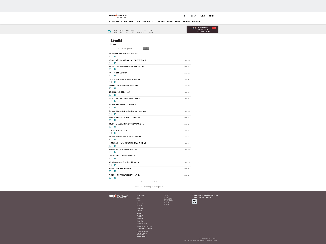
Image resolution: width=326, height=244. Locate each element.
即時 (109, 31)
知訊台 (138, 22)
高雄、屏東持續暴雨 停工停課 (118, 73)
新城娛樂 (140, 218)
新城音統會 (186, 22)
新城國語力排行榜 (142, 231)
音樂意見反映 (141, 236)
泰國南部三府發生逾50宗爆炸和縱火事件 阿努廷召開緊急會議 (127, 60)
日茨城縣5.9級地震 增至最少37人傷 (119, 92)
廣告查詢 (211, 16)
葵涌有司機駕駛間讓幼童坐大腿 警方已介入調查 (123, 149)
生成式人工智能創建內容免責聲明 (142, 187)
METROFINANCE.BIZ (115, 22)
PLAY (153, 22)
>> (158, 181)
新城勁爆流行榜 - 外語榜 (144, 229)
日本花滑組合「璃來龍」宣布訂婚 (119, 130)
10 (154, 181)
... (156, 181)
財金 (115, 31)
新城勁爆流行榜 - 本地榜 (144, 226)
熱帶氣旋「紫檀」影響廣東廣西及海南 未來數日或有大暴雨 (126, 66)
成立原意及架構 (142, 224)
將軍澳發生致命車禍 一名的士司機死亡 (120, 168)
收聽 (183, 16)
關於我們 (166, 195)
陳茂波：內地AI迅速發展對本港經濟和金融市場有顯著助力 (126, 124)
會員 (203, 16)
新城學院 (170, 22)
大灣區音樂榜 (196, 22)
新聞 (125, 22)
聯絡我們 (166, 205)
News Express (141, 31)
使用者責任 (161, 187)
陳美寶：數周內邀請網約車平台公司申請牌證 (122, 105)
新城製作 (140, 213)
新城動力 (177, 22)
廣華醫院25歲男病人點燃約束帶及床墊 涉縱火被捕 (124, 162)
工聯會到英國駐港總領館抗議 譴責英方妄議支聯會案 (124, 79)
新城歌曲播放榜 (142, 234)
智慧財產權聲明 (154, 187)
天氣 (151, 31)
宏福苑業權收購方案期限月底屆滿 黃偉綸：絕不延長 (124, 175)
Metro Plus (146, 22)
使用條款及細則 (168, 199)
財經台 (131, 22)
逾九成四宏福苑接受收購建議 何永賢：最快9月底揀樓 (125, 137)
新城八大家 (161, 22)
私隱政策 (166, 203)
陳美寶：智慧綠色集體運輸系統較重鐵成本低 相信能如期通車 (127, 111)
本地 (127, 31)
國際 (121, 31)
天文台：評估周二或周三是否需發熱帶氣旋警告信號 (124, 98)
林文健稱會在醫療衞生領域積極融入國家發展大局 (124, 85)
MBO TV (139, 206)
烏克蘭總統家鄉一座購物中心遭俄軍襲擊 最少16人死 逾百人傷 (127, 143)
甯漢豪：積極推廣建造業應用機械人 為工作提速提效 (124, 117)
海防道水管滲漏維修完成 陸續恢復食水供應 (122, 156)
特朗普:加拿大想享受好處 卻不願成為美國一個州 (123, 54)
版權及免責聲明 (168, 201)
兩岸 (132, 31)
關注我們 (193, 16)
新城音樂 (140, 216)
